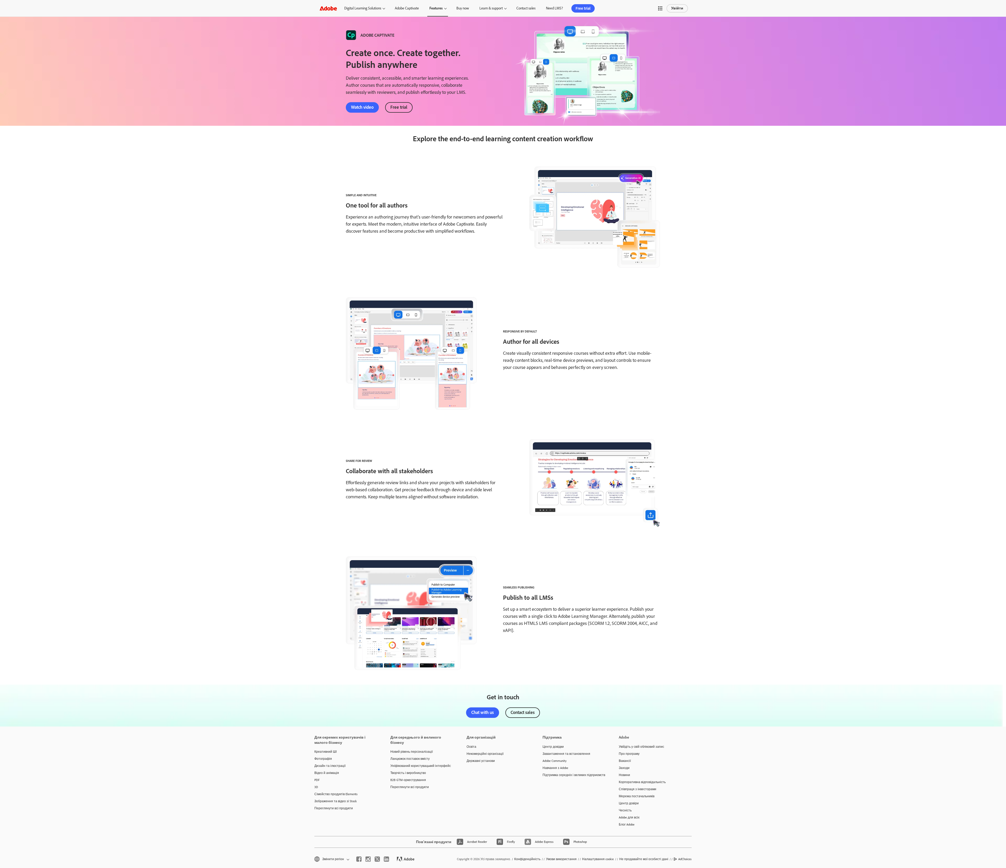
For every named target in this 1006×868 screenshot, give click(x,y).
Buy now (462, 8)
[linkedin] (386, 859)
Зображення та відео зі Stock (335, 801)
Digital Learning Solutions (362, 8)
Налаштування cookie (598, 859)
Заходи (624, 768)
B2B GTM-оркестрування (408, 780)
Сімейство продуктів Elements (336, 794)
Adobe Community (555, 761)
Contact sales (525, 8)
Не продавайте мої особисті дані (643, 859)
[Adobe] (328, 8)
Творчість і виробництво (408, 773)
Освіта (471, 747)
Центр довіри (629, 803)
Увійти (677, 8)
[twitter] (377, 859)
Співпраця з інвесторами (637, 789)
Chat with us (482, 712)
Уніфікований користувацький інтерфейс (420, 766)
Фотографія (323, 759)
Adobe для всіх (629, 817)
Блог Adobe (627, 824)
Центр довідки (553, 747)
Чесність (625, 810)
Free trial (583, 8)
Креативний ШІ (325, 752)
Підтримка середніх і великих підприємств (573, 775)
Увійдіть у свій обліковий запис (641, 747)
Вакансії (625, 761)
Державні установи (481, 761)
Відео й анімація (326, 773)
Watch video (362, 107)
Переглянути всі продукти (333, 808)
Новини (624, 775)
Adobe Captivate (407, 8)
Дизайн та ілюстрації (330, 766)
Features (436, 8)
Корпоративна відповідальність (642, 782)
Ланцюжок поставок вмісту (410, 759)
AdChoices (685, 859)
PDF (317, 780)
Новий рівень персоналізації (411, 752)
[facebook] (359, 859)
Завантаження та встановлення (566, 754)
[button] (660, 8)
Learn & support (491, 8)
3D (316, 787)
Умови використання (561, 859)
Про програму (629, 754)
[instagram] (368, 859)
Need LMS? (554, 8)
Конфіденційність (527, 859)
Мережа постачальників (636, 796)
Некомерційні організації (485, 754)
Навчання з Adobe (555, 768)
